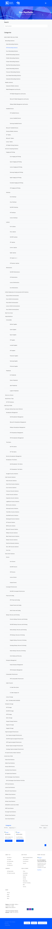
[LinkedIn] (32, 909)
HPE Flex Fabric (19, 834)
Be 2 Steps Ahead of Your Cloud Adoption (41, 860)
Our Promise (9, 863)
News (8, 898)
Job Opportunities (10, 871)
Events (8, 896)
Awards (8, 892)
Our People (9, 859)
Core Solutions (25, 859)
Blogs (8, 894)
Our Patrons (9, 857)
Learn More (8, 840)
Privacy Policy (7, 925)
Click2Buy (34, 923)
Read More (39, 869)
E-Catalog (27, 923)
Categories (8, 825)
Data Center (25, 875)
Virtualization (25, 873)
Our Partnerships (10, 861)
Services (24, 863)
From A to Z (12, 828)
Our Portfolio (22, 14)
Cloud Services (25, 861)
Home (18, 14)
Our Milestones (10, 865)
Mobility (24, 877)
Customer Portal (42, 923)
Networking (25, 881)
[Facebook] (28, 909)
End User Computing (26, 882)
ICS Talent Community (11, 873)
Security (24, 879)
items (45, 828)
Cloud (24, 871)
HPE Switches (7, 834)
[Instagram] (30, 909)
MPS (24, 884)
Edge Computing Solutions (28, 857)
